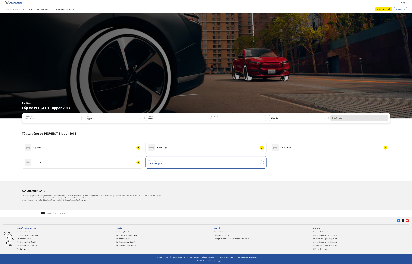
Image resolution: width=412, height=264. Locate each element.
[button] (79, 118)
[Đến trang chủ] (13, 3)
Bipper (49, 213)
